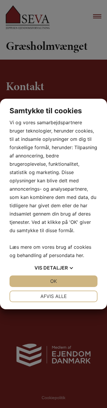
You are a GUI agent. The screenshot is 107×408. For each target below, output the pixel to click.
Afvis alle (53, 296)
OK (53, 281)
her (79, 255)
